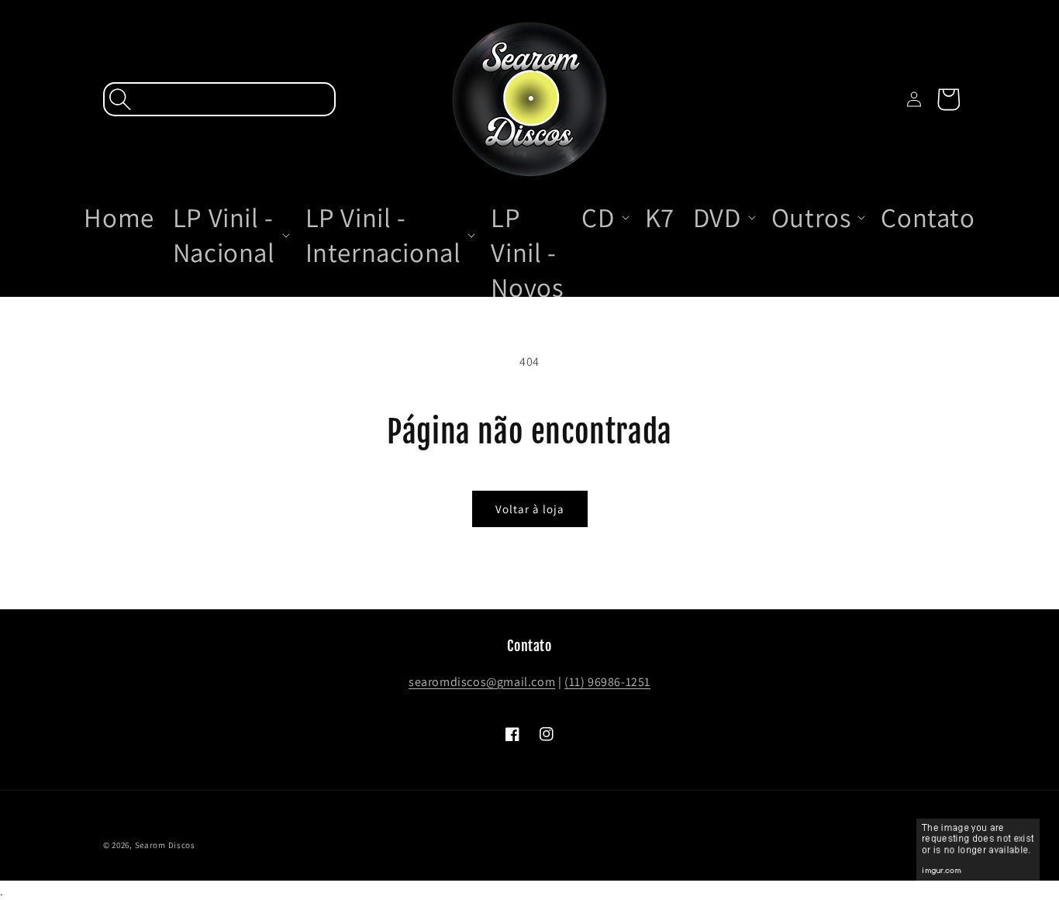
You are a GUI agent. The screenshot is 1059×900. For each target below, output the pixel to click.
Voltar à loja (529, 509)
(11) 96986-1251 (607, 682)
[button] (219, 99)
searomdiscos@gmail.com (482, 682)
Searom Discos (165, 845)
